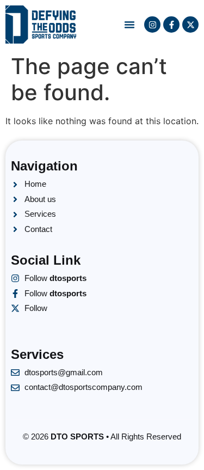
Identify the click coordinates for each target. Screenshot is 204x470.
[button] (129, 24)
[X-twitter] (190, 24)
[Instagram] (152, 24)
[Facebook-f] (171, 24)
